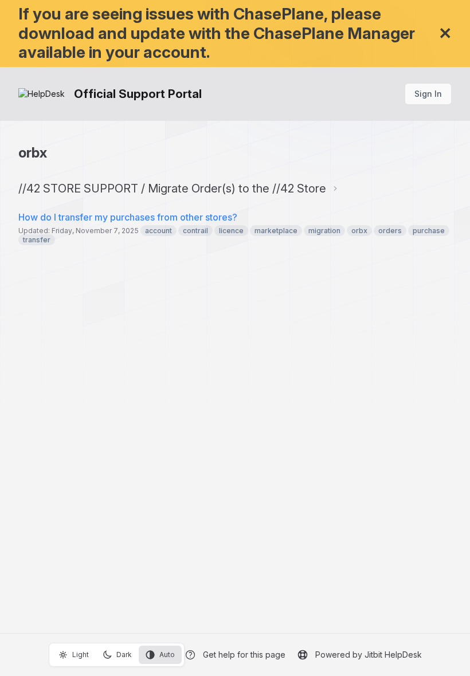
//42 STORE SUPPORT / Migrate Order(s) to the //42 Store (172, 188)
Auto (167, 654)
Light (80, 654)
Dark (124, 654)
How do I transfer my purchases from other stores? (127, 217)
